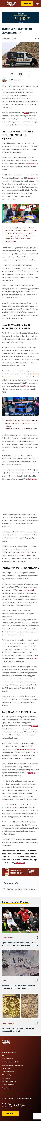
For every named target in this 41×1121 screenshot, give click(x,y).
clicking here (20, 863)
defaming (25, 386)
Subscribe (27, 4)
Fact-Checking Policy (9, 1081)
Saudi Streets (6, 1088)
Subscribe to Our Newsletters (12, 1065)
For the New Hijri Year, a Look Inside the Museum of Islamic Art (18, 1029)
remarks (23, 552)
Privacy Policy (6, 1075)
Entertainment (7, 938)
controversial (29, 590)
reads (36, 658)
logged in (16, 889)
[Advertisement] (18, 496)
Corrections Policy (8, 1085)
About (4, 1055)
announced (32, 163)
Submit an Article (8, 1072)
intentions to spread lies (26, 749)
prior (18, 260)
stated (30, 178)
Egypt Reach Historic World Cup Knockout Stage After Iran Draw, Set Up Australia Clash (20, 944)
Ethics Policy (6, 1078)
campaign (31, 773)
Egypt (4, 980)
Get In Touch (6, 1068)
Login (37, 4)
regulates (34, 726)
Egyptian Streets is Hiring (10, 1062)
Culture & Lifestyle (8, 1023)
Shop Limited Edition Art (10, 1052)
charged (17, 807)
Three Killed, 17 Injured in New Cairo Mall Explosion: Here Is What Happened (18, 986)
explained (32, 479)
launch (26, 113)
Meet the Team (7, 1058)
